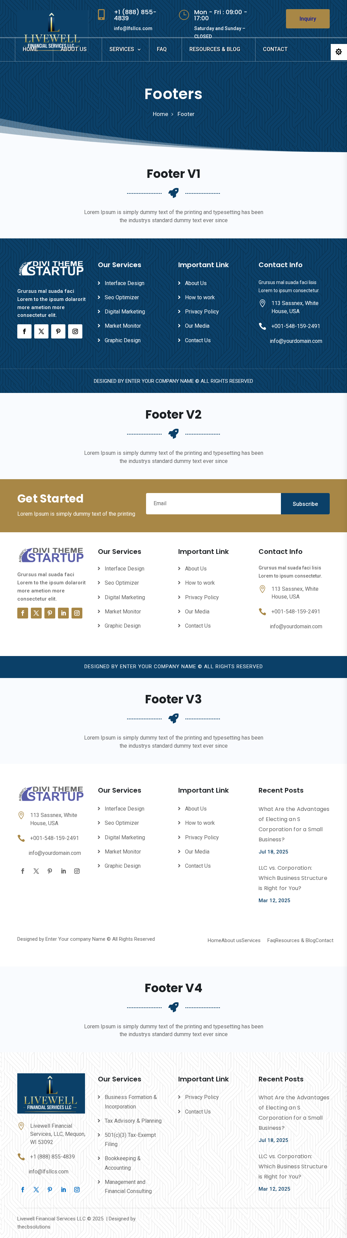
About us (74, 49)
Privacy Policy (202, 311)
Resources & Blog (214, 49)
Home (30, 49)
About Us (196, 283)
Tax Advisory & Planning (133, 1121)
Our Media (197, 326)
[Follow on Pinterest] (58, 331)
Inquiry (308, 19)
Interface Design (124, 283)
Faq (162, 49)
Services (121, 49)
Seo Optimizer (122, 297)
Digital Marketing (125, 311)
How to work (200, 297)
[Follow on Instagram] (75, 331)
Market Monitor (123, 326)
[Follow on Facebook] (24, 331)
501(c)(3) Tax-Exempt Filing (130, 1139)
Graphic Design (123, 340)
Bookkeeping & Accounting (123, 1163)
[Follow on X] (41, 331)
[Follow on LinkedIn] (63, 613)
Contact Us (198, 340)
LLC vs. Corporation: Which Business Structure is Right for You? (293, 878)
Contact (275, 49)
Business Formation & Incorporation (131, 1101)
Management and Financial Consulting (128, 1186)
